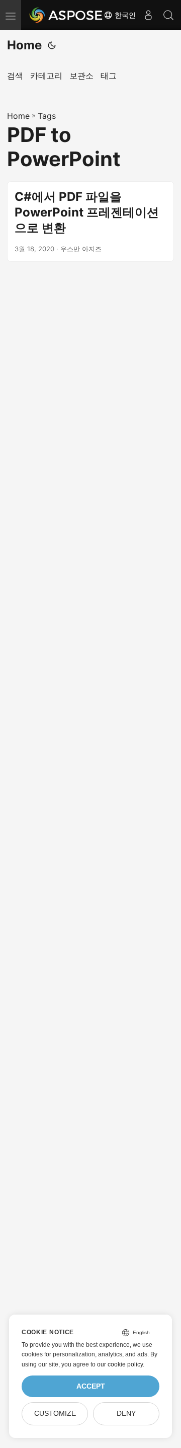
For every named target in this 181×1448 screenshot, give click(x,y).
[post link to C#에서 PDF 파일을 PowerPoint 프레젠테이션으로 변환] (90, 221)
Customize (55, 1413)
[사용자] (148, 15)
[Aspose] (66, 15)
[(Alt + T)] (52, 45)
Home (24, 45)
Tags (47, 116)
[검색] (168, 15)
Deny (126, 1413)
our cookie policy (120, 1364)
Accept (90, 1386)
